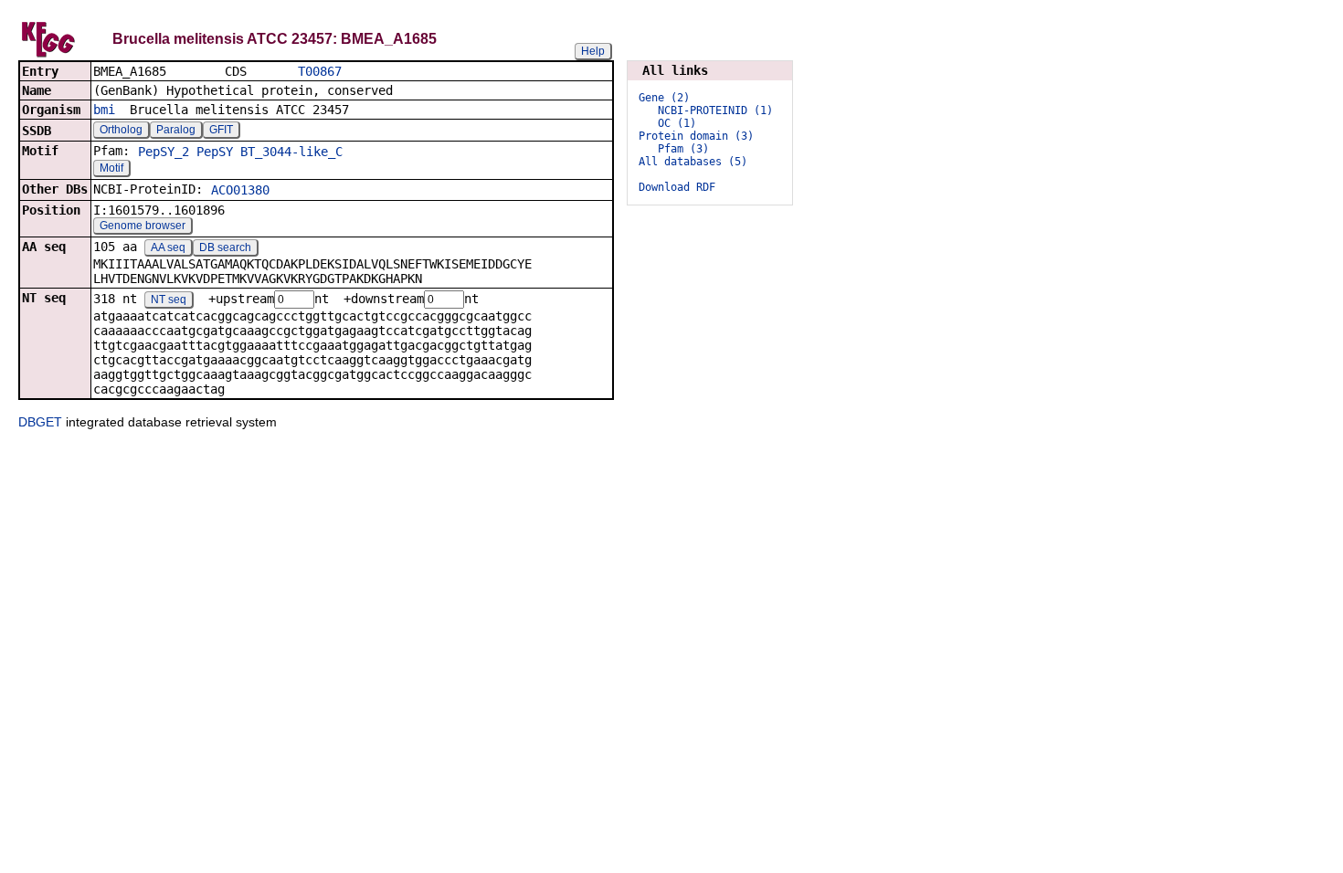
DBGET (40, 422)
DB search (225, 247)
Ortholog (121, 129)
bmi (104, 109)
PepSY (214, 151)
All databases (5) (693, 161)
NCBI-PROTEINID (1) (715, 110)
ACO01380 (240, 190)
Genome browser (142, 225)
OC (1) (677, 123)
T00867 (320, 71)
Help (593, 51)
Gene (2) (664, 97)
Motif (111, 168)
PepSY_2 (163, 151)
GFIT (221, 129)
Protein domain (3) (696, 136)
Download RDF (677, 187)
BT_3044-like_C (291, 151)
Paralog (176, 129)
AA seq (168, 247)
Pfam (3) (683, 148)
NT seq (168, 299)
